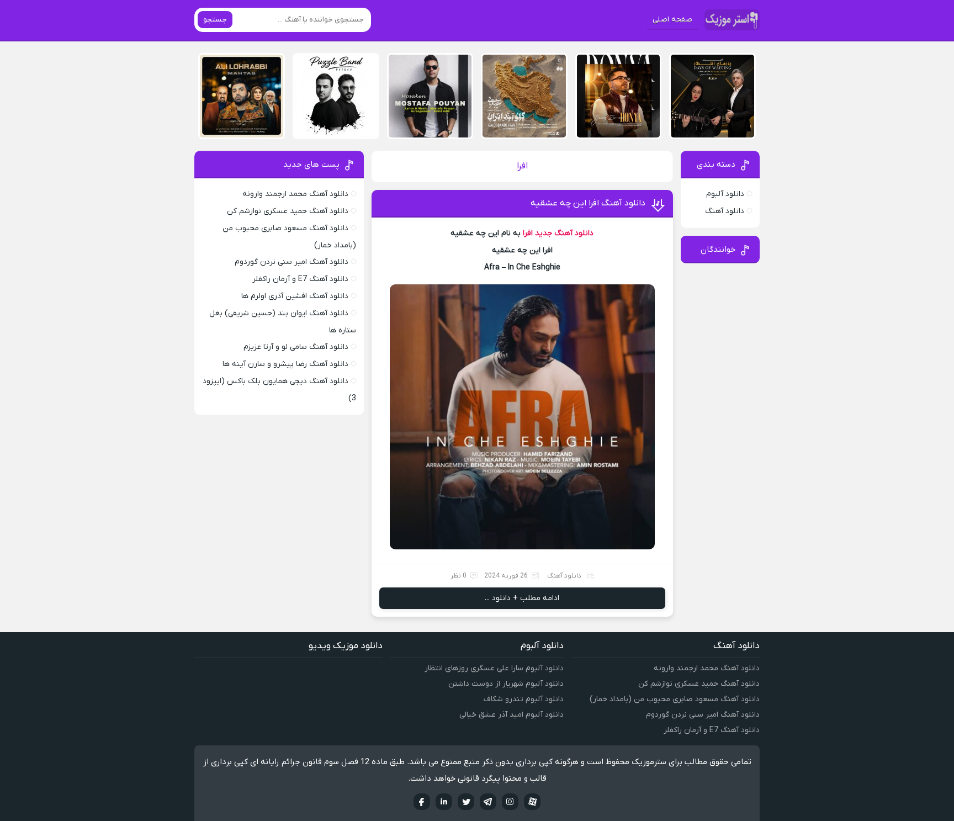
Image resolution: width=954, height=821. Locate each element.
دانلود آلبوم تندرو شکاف (524, 699)
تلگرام (488, 801)
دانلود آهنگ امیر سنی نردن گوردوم (291, 262)
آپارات (532, 801)
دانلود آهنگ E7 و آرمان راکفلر (300, 279)
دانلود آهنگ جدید (564, 233)
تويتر (466, 801)
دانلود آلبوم (725, 194)
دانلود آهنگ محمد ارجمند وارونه (295, 194)
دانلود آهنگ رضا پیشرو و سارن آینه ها (285, 364)
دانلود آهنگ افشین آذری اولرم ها (294, 296)
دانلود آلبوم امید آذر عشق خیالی (511, 714)
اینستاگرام (510, 801)
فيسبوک (422, 801)
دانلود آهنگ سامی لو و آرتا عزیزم (295, 347)
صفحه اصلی (672, 19)
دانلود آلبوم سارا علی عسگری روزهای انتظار (494, 668)
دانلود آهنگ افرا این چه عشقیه (588, 203)
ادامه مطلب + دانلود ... (522, 598)
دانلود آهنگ (564, 575)
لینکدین (444, 801)
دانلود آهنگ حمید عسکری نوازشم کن (287, 211)
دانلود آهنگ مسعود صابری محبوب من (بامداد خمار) (675, 699)
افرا (528, 233)
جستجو (215, 19)
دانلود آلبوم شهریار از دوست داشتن (506, 684)
